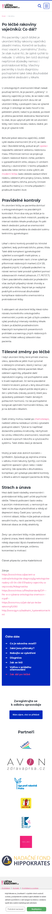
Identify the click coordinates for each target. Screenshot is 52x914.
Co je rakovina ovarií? (23, 643)
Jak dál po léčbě (20, 674)
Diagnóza (16, 657)
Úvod (3, 16)
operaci (44, 146)
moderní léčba (9, 174)
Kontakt (16, 888)
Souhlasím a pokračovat (36, 909)
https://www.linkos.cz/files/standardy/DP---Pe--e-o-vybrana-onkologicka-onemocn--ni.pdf (24, 594)
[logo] (11, 6)
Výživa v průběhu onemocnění (20, 668)
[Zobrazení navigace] (46, 6)
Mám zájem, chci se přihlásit (26, 715)
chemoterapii (42, 419)
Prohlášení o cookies (30, 888)
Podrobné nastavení (15, 909)
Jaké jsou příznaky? (22, 648)
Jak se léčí (16, 662)
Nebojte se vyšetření (23, 653)
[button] (40, 6)
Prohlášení (6, 888)
